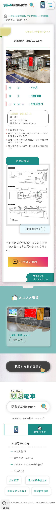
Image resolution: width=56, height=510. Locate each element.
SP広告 (18, 471)
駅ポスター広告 (22, 458)
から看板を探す (28, 366)
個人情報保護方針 (37, 480)
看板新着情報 (41, 491)
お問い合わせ (40, 431)
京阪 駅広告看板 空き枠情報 (24, 15)
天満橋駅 (45, 15)
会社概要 (14, 480)
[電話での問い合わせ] (42, 5)
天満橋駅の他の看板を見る (40, 278)
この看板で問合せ (28, 261)
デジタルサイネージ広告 (27, 464)
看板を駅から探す (17, 491)
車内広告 (18, 451)
